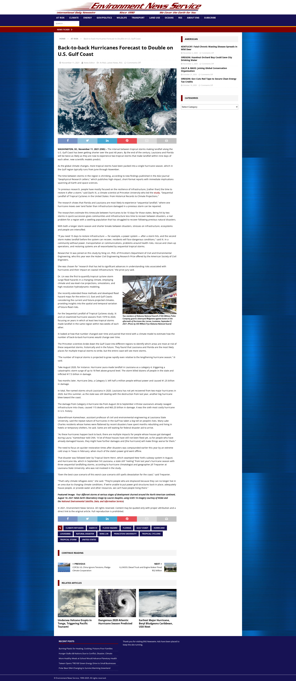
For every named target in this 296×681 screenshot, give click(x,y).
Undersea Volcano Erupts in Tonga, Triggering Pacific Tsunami (75, 623)
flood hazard (110, 528)
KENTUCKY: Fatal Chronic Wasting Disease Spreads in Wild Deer (209, 48)
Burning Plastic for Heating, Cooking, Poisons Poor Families (86, 648)
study (157, 192)
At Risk (60, 17)
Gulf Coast (142, 528)
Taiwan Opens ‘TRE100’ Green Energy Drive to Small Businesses (87, 663)
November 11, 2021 (71, 62)
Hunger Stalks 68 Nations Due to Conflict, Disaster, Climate (85, 653)
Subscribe (210, 17)
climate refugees (75, 528)
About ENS (193, 17)
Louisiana (65, 533)
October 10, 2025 (190, 85)
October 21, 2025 (190, 74)
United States (89, 539)
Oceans (169, 17)
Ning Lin (104, 533)
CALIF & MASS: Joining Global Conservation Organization (204, 69)
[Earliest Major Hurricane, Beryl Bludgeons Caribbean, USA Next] (158, 603)
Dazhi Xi (93, 528)
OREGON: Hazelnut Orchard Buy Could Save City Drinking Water (206, 59)
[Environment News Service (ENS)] (129, 12)
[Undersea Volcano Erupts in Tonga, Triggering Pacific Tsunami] (76, 603)
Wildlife (122, 17)
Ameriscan (191, 39)
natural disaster (85, 533)
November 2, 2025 (190, 53)
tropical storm (68, 539)
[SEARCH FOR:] (66, 23)
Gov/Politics (104, 17)
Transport (138, 17)
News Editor (89, 62)
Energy (87, 17)
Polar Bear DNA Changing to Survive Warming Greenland (84, 668)
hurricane (159, 528)
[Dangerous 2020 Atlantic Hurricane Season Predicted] (117, 603)
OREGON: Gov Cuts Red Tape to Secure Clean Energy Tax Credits (208, 80)
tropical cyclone (151, 533)
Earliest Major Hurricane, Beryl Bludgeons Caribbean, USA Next (156, 623)
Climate (74, 17)
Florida (127, 528)
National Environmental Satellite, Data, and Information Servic (92, 501)
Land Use (154, 17)
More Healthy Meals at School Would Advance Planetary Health (88, 658)
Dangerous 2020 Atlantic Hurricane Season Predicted (115, 622)
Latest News (112, 62)
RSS (180, 17)
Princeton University (125, 533)
